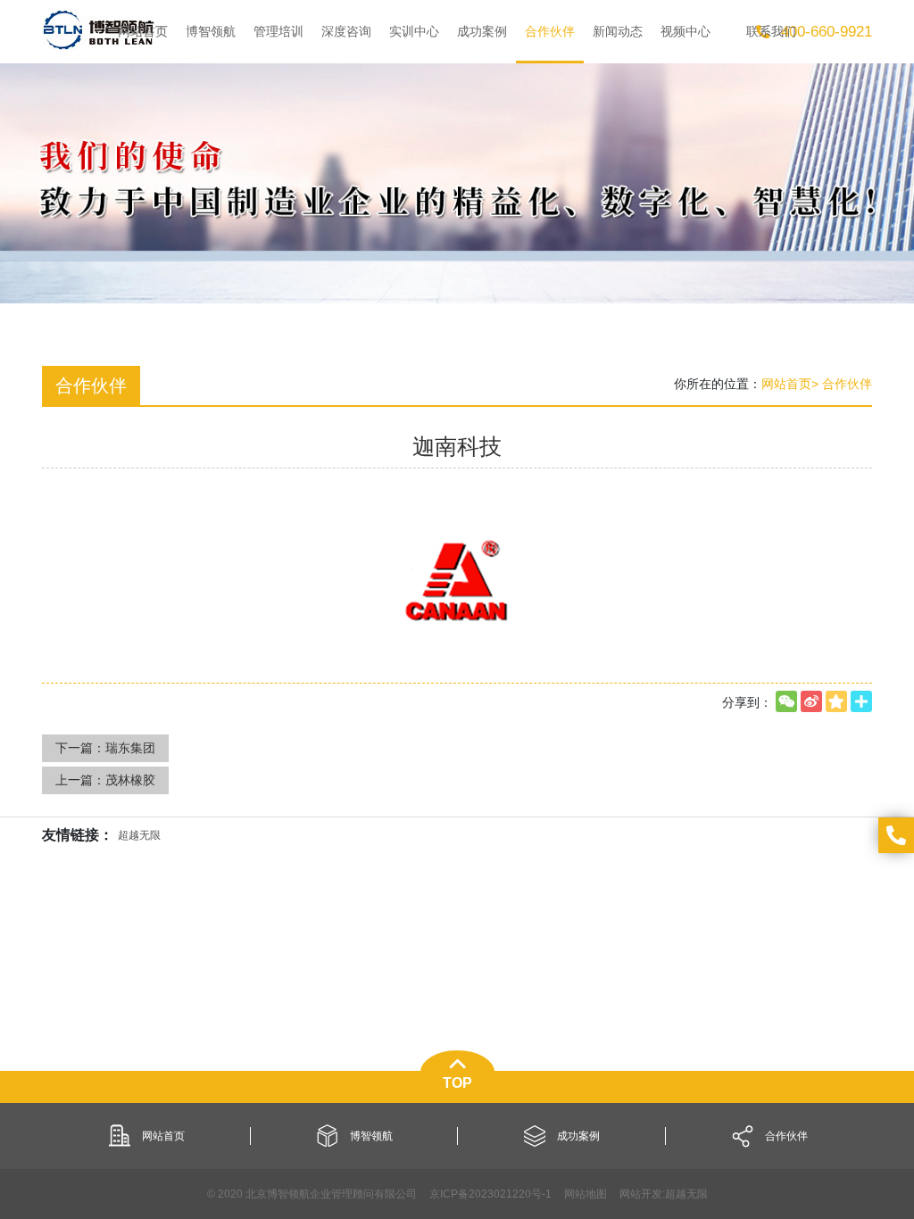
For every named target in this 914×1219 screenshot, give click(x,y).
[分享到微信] (786, 701)
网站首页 (786, 384)
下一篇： (105, 748)
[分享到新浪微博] (811, 701)
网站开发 (640, 1194)
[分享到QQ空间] (836, 701)
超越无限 (686, 1194)
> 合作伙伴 (841, 384)
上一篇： (105, 780)
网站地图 (585, 1194)
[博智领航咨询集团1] (99, 29)
